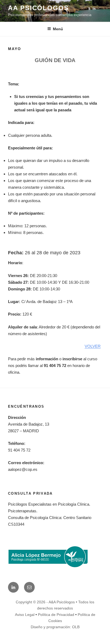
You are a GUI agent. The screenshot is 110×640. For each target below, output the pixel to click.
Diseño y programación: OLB (55, 627)
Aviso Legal (24, 614)
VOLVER (93, 346)
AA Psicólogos (38, 8)
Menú (58, 29)
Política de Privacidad (56, 614)
